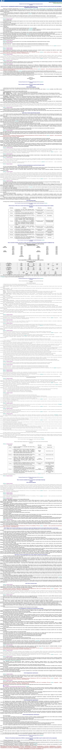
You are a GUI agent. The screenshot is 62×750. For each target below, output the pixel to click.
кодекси (27, 686)
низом (28, 34)
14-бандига (60, 404)
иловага (25, 335)
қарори (55, 45)
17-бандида (2, 276)
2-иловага (30, 29)
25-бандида (37, 640)
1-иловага (31, 28)
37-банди (35, 745)
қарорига (30, 13)
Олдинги (4, 40)
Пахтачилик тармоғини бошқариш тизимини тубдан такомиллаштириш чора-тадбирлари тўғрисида (38, 8)
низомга (43, 240)
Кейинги (4, 60)
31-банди (35, 743)
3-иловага (30, 30)
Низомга (45, 203)
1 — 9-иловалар (6, 660)
